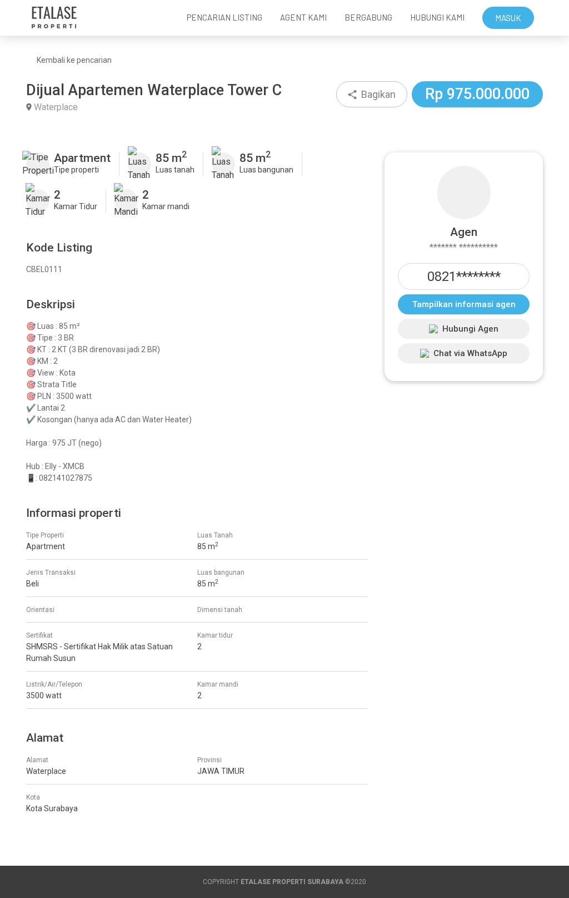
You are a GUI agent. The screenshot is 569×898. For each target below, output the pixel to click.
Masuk (508, 18)
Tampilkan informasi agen (464, 304)
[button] (371, 94)
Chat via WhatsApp (470, 353)
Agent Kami (303, 17)
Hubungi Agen (470, 329)
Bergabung (368, 17)
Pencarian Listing (224, 17)
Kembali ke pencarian (74, 60)
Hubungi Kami (437, 17)
